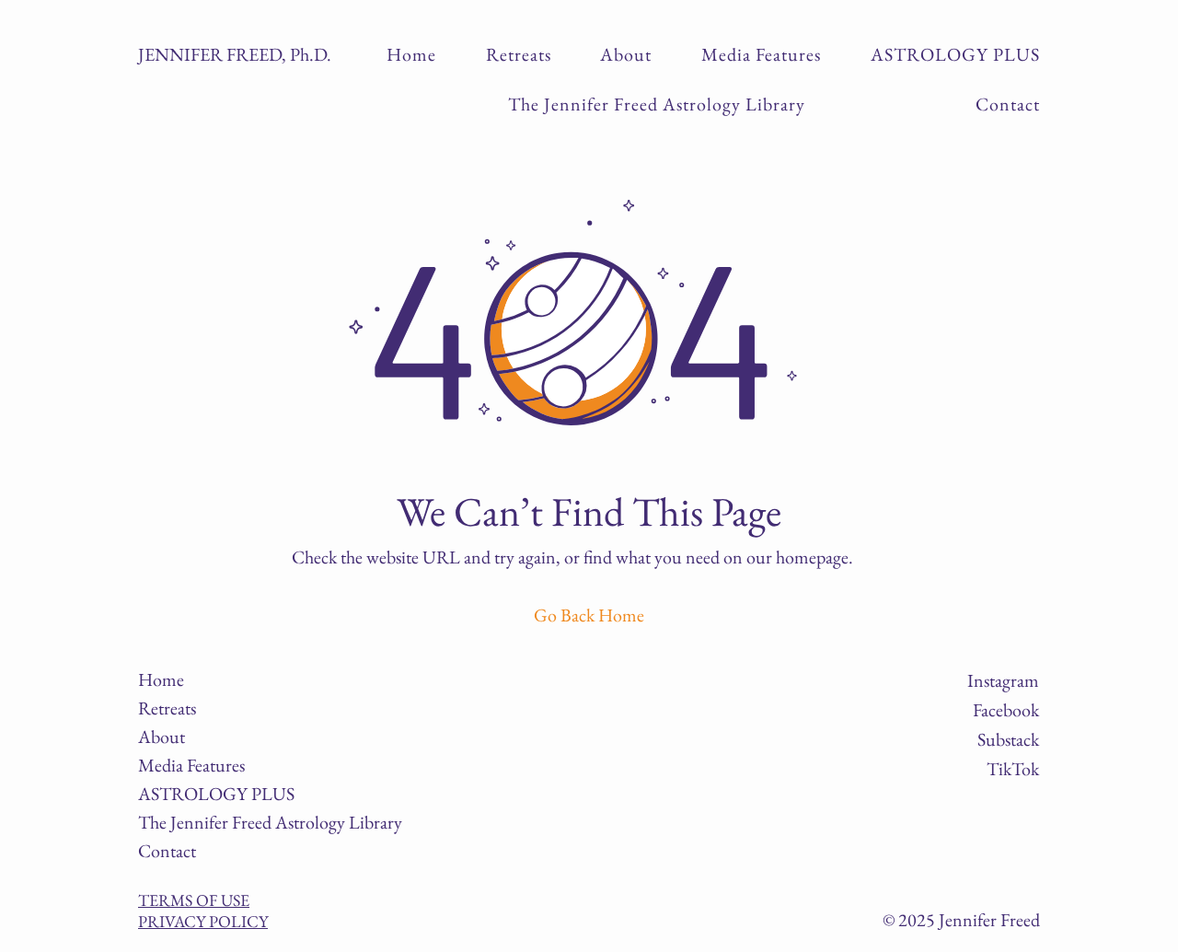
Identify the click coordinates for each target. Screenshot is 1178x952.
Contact (167, 851)
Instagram (1003, 680)
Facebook (1006, 710)
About (161, 737)
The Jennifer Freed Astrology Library (199, 822)
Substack (1008, 739)
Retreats (167, 708)
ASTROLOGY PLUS (199, 794)
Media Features (191, 765)
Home (161, 679)
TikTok (1013, 769)
